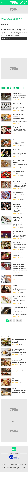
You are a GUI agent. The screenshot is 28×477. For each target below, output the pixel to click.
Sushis (15, 140)
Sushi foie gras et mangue (18, 161)
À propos (4, 463)
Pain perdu (15, 369)
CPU (5, 466)
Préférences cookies (11, 469)
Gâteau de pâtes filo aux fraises (18, 379)
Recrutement (11, 464)
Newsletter (15, 463)
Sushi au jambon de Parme (19, 297)
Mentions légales (19, 464)
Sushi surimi (17, 181)
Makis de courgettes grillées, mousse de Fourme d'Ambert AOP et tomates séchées (19, 360)
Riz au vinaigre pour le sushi (20, 308)
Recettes (8, 18)
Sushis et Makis (18, 192)
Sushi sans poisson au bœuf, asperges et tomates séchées (20, 264)
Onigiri (15, 285)
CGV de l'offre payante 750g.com (15, 466)
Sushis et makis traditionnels (18, 115)
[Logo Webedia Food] (14, 457)
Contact (9, 463)
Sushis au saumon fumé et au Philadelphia (18, 204)
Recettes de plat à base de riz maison (10, 19)
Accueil (2, 18)
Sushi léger (16, 242)
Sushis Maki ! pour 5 (19, 171)
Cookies (23, 467)
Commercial (4, 464)
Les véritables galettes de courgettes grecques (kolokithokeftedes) (19, 341)
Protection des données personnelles (11, 467)
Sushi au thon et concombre (18, 104)
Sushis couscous (18, 231)
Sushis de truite (18, 276)
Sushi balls (16, 150)
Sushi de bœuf (17, 253)
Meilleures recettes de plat (16, 18)
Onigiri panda (17, 127)
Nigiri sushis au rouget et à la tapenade (17, 218)
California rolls (17, 93)
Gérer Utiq (19, 469)
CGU (25, 464)
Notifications (22, 463)
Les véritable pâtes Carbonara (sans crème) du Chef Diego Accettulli (19, 350)
